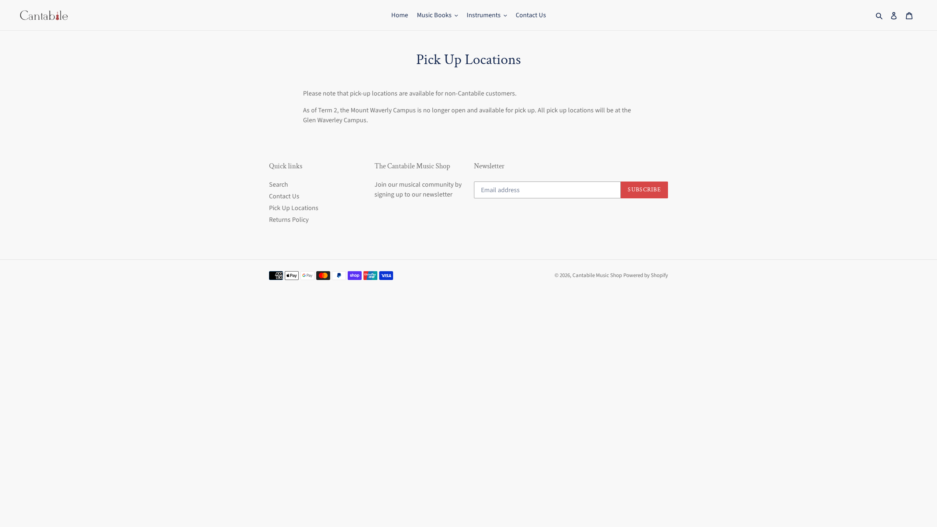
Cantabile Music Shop (597, 275)
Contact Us (284, 196)
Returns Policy (289, 219)
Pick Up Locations (293, 208)
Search (278, 184)
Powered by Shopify (645, 275)
